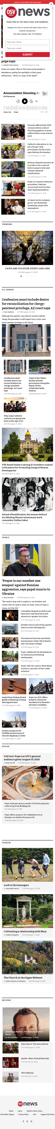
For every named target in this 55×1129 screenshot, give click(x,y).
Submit (28, 54)
